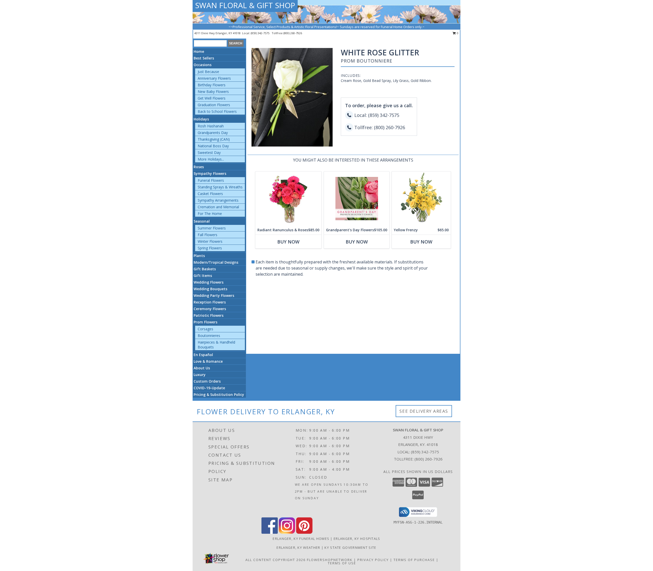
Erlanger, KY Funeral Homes (301, 538)
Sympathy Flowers (210, 173)
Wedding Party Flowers (214, 295)
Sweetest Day (209, 152)
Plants (199, 255)
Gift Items (203, 275)
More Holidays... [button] (211, 159)
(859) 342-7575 (260, 33)
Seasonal (202, 221)
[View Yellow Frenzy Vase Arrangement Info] (421, 198)
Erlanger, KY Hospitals (357, 538)
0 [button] (457, 33)
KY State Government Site (350, 547)
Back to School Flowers (217, 111)
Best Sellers (204, 58)
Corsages (205, 328)
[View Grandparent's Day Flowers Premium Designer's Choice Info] (356, 198)
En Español (203, 354)
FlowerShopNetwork (330, 559)
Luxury (200, 374)
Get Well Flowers (211, 98)
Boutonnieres (209, 335)
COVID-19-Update (209, 387)
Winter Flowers (210, 241)
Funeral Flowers (211, 180)
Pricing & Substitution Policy (219, 394)
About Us (202, 368)
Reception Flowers (210, 302)
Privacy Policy (373, 559)
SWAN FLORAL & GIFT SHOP (245, 5)
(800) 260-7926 (292, 33)
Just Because (208, 71)
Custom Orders (207, 381)
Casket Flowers (210, 193)
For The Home (210, 213)
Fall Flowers (207, 234)
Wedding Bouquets (210, 288)
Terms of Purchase (414, 559)
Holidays (201, 119)
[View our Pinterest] (304, 532)
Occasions (202, 64)
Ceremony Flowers (210, 308)
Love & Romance (208, 361)
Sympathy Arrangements (218, 200)
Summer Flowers (212, 228)
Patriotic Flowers (208, 315)
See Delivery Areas (423, 411)
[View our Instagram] (287, 532)
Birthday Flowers (211, 84)
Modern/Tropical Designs (216, 262)
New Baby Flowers (213, 91)
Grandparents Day (213, 132)
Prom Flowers (205, 322)
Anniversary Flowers (214, 78)
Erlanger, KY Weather (298, 547)
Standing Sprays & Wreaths (220, 187)
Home (199, 51)
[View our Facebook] (269, 532)
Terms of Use (342, 563)
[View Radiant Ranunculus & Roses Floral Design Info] (288, 198)
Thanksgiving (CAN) (214, 139)
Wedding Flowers (208, 282)
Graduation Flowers (214, 104)
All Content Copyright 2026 (275, 559)
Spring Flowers (210, 248)
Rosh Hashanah (211, 126)
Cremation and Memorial (218, 206)
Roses (199, 166)
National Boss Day (213, 145)
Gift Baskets (205, 268)
